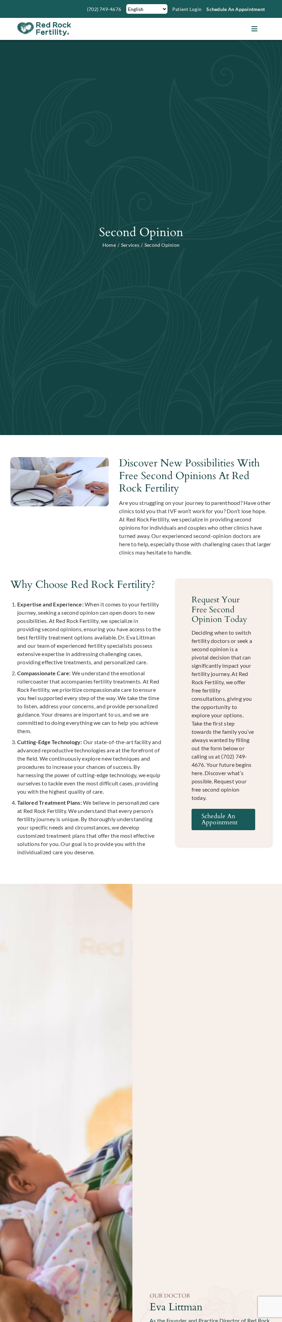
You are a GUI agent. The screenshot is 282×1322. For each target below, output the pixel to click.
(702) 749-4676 (104, 9)
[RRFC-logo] (44, 24)
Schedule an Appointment (235, 9)
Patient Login (187, 9)
